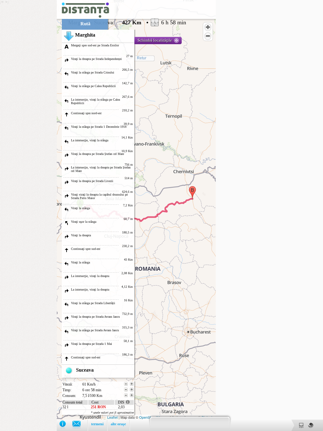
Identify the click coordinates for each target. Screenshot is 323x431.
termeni (97, 424)
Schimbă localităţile (155, 40)
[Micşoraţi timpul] (126, 390)
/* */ (93, 215)
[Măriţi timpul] (132, 390)
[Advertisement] (28, 94)
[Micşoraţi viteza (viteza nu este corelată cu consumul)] (126, 384)
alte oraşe (118, 424)
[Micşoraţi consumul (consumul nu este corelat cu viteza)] (126, 395)
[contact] (79, 425)
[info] (65, 425)
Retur (141, 58)
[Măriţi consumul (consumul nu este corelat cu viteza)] (132, 395)
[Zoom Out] (208, 36)
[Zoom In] (208, 27)
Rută (85, 23)
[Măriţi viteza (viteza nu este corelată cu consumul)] (132, 384)
